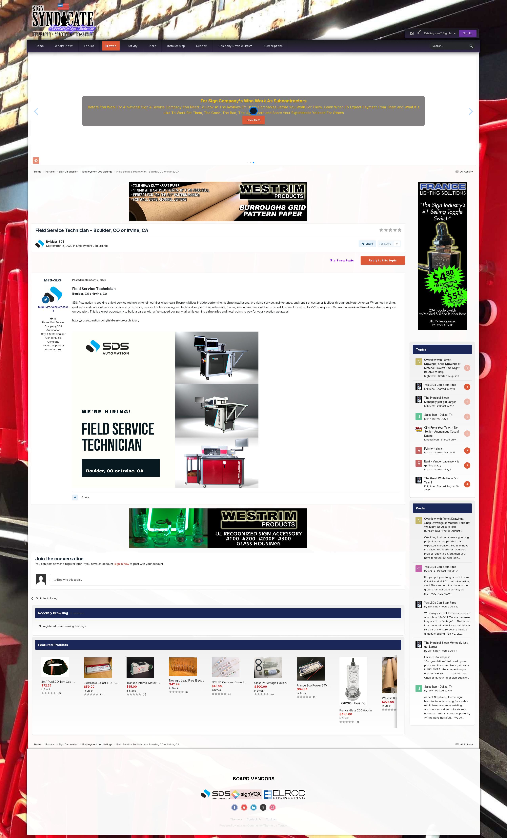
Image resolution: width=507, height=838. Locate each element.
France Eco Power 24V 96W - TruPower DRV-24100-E (314, 685)
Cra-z (431, 570)
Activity (133, 46)
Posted (452, 530)
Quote (85, 497)
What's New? (64, 46)
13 (54, 318)
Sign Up (467, 33)
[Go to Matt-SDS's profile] (39, 243)
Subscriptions (273, 46)
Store (152, 46)
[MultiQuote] (75, 497)
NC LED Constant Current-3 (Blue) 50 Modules (229, 682)
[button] (36, 111)
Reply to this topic (383, 260)
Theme (235, 819)
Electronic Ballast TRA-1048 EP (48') (101, 683)
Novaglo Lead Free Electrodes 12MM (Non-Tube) (186, 680)
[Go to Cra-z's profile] (419, 568)
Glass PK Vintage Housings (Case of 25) (271, 683)
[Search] (471, 46)
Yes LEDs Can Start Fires (440, 384)
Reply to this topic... (69, 579)
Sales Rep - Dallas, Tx (438, 414)
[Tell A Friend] (412, 33)
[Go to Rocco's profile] (419, 450)
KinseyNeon (431, 439)
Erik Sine (429, 388)
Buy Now (254, 121)
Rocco (428, 452)
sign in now (121, 563)
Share (368, 243)
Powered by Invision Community (241, 825)
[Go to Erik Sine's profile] (419, 386)
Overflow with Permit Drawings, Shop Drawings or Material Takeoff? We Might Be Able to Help (447, 522)
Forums (89, 46)
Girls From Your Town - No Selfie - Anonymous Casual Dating (441, 431)
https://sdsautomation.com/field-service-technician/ (105, 320)
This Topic (456, 45)
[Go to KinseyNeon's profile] (419, 429)
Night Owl (430, 376)
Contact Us (254, 819)
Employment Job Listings (92, 245)
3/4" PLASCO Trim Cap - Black (58, 681)
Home (40, 46)
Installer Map (176, 46)
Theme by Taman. (275, 825)
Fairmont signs (433, 448)
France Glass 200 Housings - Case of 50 (356, 710)
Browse (110, 46)
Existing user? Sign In (438, 33)
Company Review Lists (234, 46)
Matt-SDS (57, 241)
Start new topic (342, 260)
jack (426, 418)
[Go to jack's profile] (419, 416)
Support (202, 46)
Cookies (271, 819)
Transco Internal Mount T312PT (144, 683)
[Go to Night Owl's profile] (419, 361)
